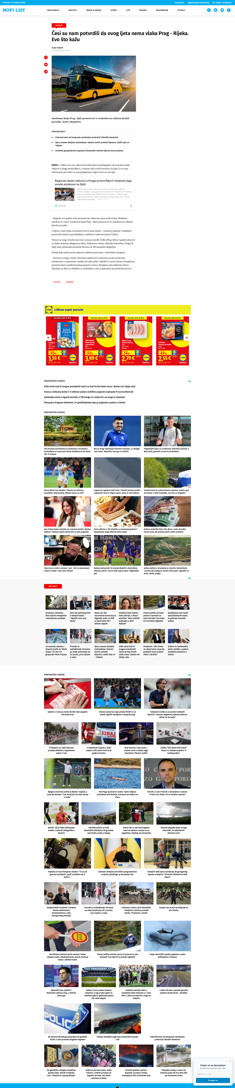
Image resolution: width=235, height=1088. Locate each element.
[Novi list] (14, 10)
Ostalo (181, 10)
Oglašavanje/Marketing (198, 2)
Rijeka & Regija (93, 10)
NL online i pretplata (222, 2)
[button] (187, 338)
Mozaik (143, 10)
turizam (57, 282)
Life (128, 10)
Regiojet (70, 282)
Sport (114, 10)
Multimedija (162, 10)
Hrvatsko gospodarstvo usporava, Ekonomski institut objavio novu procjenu (89, 150)
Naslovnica (53, 10)
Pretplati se (213, 1080)
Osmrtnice (179, 2)
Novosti (73, 10)
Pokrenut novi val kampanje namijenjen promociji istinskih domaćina (86, 137)
